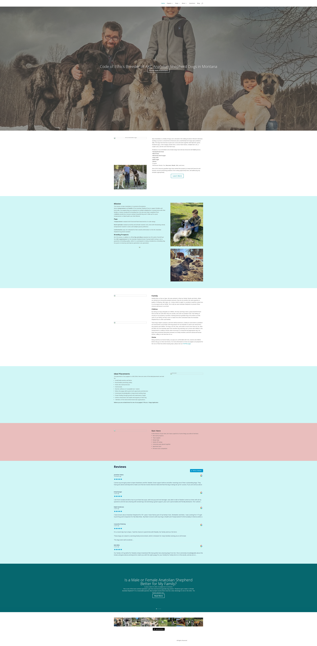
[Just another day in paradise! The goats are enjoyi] (145, 622)
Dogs (176, 3)
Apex (147, 587)
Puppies (169, 3)
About (183, 3)
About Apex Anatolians (158, 70)
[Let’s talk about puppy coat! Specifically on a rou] (154, 622)
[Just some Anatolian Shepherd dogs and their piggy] (127, 622)
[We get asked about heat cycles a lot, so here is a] (189, 622)
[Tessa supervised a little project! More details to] (171, 622)
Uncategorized (161, 587)
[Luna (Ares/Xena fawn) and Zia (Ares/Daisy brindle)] (162, 622)
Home (163, 3)
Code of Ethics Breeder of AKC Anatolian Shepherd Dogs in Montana (158, 66)
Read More (158, 596)
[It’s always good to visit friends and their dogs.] (180, 622)
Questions (192, 3)
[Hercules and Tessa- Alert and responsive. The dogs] (198, 622)
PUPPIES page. (187, 343)
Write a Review (197, 470)
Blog (198, 3)
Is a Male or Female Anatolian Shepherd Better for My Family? (158, 581)
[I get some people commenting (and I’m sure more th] (118, 622)
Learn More (177, 176)
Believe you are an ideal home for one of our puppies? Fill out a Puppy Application (136, 402)
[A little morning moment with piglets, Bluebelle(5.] (136, 622)
